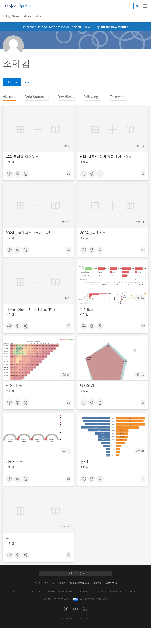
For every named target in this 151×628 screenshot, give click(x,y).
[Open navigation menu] (144, 6)
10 (142, 298)
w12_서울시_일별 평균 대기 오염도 (106, 157)
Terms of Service (33, 592)
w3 (8, 538)
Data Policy (83, 592)
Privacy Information (60, 592)
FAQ (53, 583)
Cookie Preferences (57, 599)
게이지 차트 (14, 462)
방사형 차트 (89, 386)
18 (142, 146)
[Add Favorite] (68, 174)
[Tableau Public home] (17, 6)
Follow (12, 82)
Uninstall (133, 592)
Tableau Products (78, 583)
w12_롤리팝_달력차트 (22, 157)
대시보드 (86, 309)
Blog (45, 583)
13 (68, 374)
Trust (37, 583)
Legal (15, 592)
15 (142, 374)
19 (142, 222)
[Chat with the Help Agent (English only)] (136, 6)
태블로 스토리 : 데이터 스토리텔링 (31, 309)
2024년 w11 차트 (93, 233)
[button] (66, 609)
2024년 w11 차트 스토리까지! (28, 233)
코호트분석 (14, 386)
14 (68, 222)
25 (67, 451)
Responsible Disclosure (108, 592)
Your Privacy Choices (93, 599)
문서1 (84, 462)
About (61, 583)
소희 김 (10, 162)
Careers (96, 583)
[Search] (7, 16)
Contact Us (110, 583)
